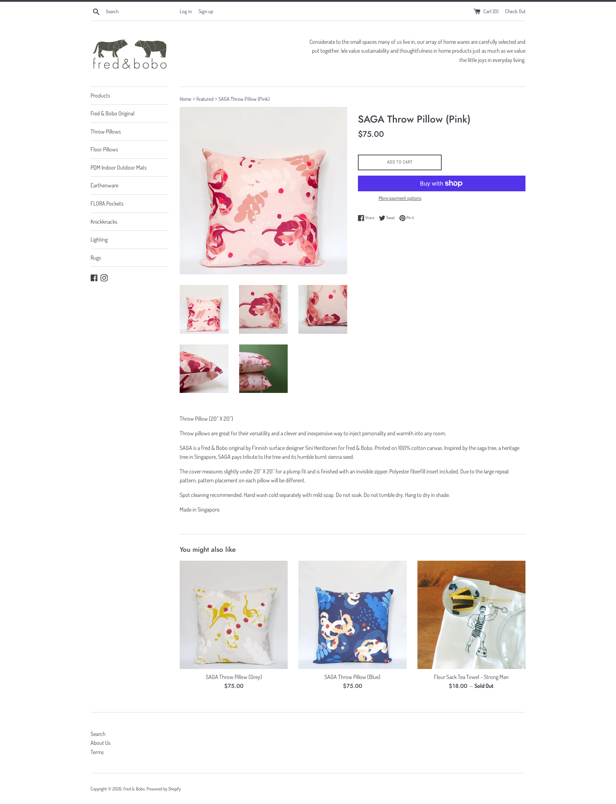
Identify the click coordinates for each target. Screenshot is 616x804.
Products (100, 95)
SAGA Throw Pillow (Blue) (352, 676)
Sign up (206, 11)
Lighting (99, 239)
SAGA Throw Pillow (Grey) (234, 676)
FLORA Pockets (107, 203)
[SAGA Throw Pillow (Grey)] (234, 615)
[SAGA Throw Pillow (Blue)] (352, 615)
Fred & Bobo (134, 789)
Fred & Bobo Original (112, 113)
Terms (97, 752)
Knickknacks (104, 221)
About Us (101, 742)
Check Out (515, 11)
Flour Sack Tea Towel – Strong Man (471, 676)
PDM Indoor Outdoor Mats (119, 167)
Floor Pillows (104, 149)
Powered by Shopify (164, 789)
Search (98, 733)
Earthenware (104, 185)
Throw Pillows (106, 131)
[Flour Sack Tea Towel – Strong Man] (471, 615)
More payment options (400, 198)
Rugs (96, 257)
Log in (186, 11)
